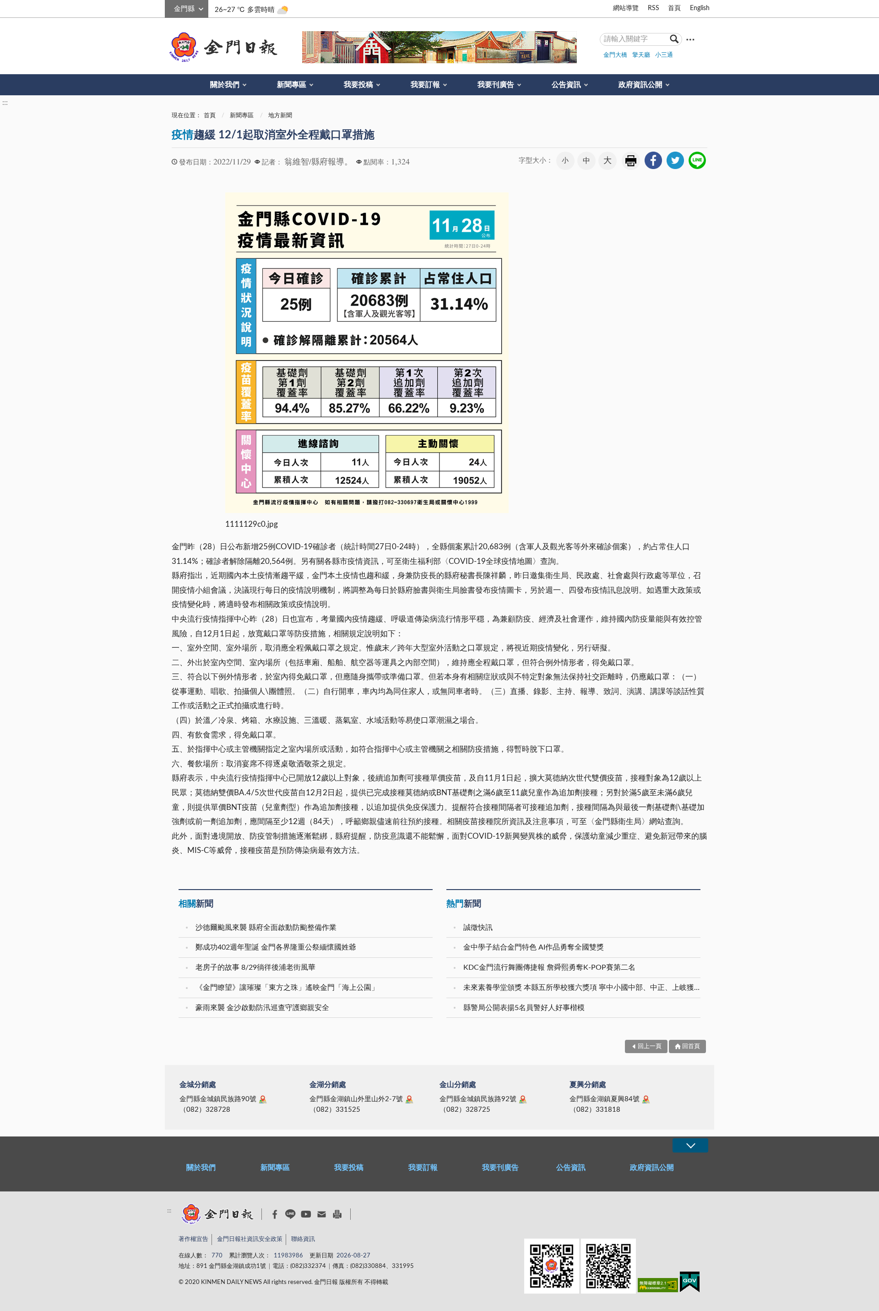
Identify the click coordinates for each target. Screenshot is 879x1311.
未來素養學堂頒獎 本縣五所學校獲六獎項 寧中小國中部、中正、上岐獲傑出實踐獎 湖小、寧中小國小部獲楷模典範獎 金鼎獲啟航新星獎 (583, 987)
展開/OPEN (690, 1145)
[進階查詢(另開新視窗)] (690, 39)
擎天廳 (641, 55)
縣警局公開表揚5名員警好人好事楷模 (524, 1007)
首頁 (674, 8)
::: (170, 7)
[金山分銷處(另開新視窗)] (522, 1099)
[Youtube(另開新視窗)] (306, 1214)
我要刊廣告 (495, 84)
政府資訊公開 (640, 84)
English (700, 8)
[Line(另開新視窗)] (290, 1214)
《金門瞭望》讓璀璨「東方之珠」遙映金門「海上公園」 (287, 987)
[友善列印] (337, 1214)
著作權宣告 (193, 1239)
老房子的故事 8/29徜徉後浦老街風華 (255, 967)
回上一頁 (650, 1046)
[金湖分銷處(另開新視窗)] (409, 1099)
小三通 (664, 55)
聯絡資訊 (303, 1239)
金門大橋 (615, 55)
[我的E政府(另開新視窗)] (690, 1284)
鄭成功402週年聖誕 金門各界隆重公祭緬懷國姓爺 (275, 947)
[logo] (221, 47)
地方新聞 (280, 116)
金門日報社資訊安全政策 (249, 1239)
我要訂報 (425, 84)
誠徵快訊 (478, 927)
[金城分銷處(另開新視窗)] (262, 1099)
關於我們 (224, 84)
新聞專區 (291, 84)
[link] (653, 160)
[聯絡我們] (321, 1214)
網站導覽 (626, 8)
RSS (653, 8)
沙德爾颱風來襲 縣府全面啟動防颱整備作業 (265, 927)
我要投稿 (358, 84)
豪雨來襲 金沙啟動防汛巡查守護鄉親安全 (262, 1007)
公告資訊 (566, 84)
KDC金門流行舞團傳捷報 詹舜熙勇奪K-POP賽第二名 (549, 967)
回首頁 (691, 1046)
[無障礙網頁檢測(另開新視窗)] (658, 1287)
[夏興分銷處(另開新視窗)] (646, 1099)
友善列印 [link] (631, 161)
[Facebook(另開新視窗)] (275, 1214)
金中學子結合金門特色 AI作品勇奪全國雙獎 (533, 947)
